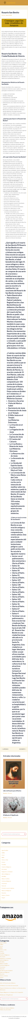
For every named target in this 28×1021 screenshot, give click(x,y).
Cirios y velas (5, 859)
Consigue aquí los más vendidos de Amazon (14, 23)
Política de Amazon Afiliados (7, 1008)
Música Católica (6, 878)
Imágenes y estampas (7, 871)
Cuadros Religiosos (6, 867)
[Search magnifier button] (25, 834)
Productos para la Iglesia (8, 888)
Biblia (3, 857)
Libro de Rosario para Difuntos (12, 791)
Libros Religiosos (6, 874)
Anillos (3, 852)
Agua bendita (5, 850)
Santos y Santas (6, 895)
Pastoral (4, 885)
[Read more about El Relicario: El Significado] (14, 804)
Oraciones (4, 883)
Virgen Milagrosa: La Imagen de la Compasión (11, 992)
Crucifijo (4, 864)
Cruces (3, 862)
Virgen (3, 897)
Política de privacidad (5, 1009)
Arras (3, 855)
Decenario (4, 869)
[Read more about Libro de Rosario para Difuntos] (14, 773)
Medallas (4, 876)
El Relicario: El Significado (10, 815)
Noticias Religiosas (6, 881)
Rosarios (5, 793)
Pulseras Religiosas (6, 890)
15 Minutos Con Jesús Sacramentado (9, 985)
